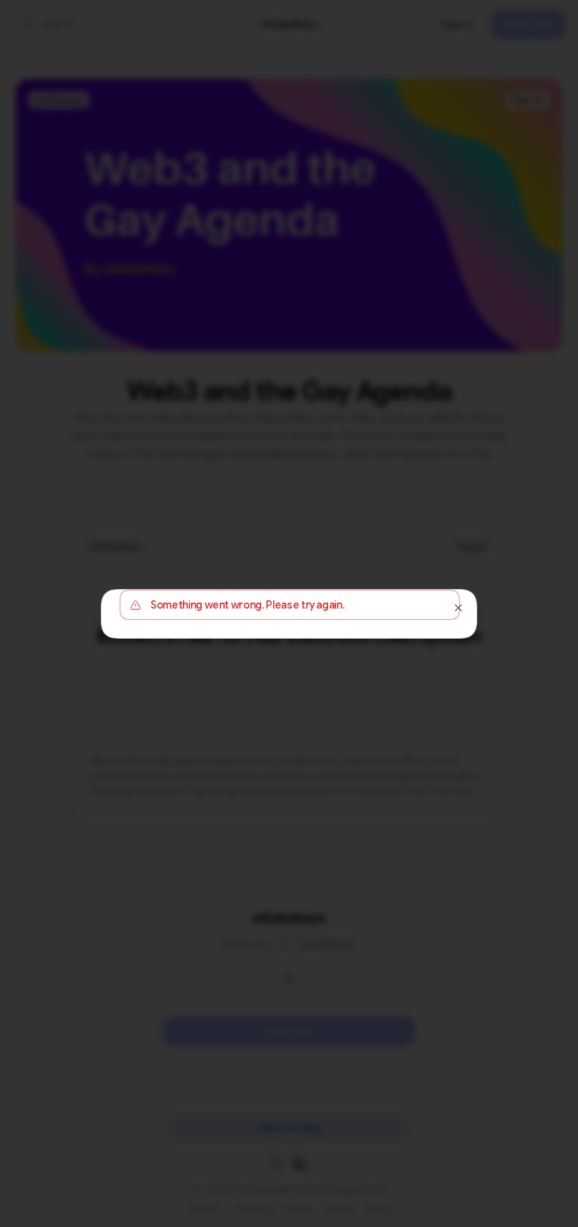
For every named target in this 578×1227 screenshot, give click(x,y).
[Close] (458, 608)
